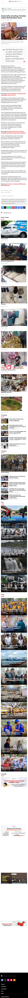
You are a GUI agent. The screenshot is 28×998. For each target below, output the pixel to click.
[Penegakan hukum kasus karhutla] (14, 896)
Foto (2, 502)
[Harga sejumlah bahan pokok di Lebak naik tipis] (13, 273)
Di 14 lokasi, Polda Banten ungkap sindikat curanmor (12, 303)
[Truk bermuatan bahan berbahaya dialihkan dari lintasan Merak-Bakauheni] (14, 658)
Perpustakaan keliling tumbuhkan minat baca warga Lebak (13, 238)
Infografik (3, 774)
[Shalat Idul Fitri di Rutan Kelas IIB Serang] (14, 583)
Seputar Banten (5, 996)
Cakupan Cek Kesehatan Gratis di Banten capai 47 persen (13, 646)
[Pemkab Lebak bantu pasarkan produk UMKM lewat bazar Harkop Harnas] (14, 360)
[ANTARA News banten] (15, 1)
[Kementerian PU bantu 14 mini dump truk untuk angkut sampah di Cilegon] (14, 710)
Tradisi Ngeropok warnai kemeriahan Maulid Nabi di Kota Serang (14, 471)
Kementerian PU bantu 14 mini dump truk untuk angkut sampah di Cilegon (13, 715)
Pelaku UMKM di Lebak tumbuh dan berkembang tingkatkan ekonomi (14, 391)
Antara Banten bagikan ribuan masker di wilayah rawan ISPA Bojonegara (12, 749)
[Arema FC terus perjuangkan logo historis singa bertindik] (4, 433)
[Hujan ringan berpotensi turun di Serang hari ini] (4, 445)
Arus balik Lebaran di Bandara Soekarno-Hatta (12, 536)
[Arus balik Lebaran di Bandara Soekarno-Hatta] (14, 531)
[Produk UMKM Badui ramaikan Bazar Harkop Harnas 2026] (14, 317)
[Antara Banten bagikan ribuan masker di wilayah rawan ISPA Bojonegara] (14, 745)
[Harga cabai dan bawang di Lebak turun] (11, 403)
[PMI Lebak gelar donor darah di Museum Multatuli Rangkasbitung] (14, 251)
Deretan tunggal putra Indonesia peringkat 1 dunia (13, 821)
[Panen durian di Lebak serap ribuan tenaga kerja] (14, 339)
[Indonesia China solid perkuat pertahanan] (14, 944)
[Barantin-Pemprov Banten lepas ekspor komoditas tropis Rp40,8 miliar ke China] (4, 484)
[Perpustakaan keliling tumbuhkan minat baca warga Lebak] (14, 229)
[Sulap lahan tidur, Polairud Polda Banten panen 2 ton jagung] (14, 728)
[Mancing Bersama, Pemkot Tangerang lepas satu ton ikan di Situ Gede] (4, 427)
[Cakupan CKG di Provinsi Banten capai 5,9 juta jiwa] (4, 478)
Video (2, 594)
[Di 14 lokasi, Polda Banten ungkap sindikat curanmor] (14, 294)
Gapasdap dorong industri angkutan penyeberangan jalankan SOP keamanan (13, 697)
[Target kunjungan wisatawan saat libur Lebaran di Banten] (14, 548)
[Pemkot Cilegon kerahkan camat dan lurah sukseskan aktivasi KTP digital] (14, 676)
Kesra (9, 8)
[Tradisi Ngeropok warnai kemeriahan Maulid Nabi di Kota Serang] (14, 462)
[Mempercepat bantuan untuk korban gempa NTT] (14, 848)
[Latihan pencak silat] (14, 514)
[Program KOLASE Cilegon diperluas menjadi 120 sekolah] (14, 762)
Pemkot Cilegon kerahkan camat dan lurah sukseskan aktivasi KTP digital (13, 680)
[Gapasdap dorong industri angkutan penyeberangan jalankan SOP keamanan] (14, 693)
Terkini (2, 984)
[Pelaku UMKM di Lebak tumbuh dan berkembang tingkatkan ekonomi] (14, 382)
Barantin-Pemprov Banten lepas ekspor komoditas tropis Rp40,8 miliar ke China (17, 484)
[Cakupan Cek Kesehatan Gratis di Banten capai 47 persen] (14, 641)
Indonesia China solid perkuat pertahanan (12, 964)
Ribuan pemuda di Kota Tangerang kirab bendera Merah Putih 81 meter (17, 496)
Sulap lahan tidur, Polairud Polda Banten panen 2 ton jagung (13, 733)
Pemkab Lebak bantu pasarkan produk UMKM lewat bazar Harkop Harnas (13, 369)
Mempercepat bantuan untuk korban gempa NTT (12, 869)
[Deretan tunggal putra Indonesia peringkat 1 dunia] (14, 801)
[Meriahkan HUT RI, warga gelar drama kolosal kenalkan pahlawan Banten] (4, 490)
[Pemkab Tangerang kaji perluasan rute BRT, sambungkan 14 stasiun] (4, 439)
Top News (4, 451)
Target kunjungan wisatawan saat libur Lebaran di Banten (13, 553)
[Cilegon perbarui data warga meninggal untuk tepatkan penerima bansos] (14, 623)
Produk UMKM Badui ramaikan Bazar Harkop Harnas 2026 (12, 326)
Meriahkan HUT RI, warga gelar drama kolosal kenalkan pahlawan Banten (17, 490)
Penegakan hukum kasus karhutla (13, 917)
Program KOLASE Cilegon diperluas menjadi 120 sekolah (14, 767)
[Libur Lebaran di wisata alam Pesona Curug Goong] (14, 566)
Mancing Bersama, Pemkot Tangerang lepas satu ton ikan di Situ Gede (17, 427)
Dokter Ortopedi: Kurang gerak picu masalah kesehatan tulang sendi (12, 611)
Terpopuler (4, 415)
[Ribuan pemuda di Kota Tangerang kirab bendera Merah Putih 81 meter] (4, 497)
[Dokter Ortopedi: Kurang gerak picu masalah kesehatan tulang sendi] (14, 606)
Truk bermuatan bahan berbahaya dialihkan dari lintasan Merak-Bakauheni (13, 663)
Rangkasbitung (7, 212)
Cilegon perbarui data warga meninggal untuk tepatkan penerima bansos (11, 628)
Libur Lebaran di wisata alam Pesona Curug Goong (11, 571)
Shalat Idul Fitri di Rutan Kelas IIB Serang (13, 588)
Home (4, 8)
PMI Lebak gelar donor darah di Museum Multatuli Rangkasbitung (11, 260)
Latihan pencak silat (9, 520)
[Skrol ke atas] (26, 992)
